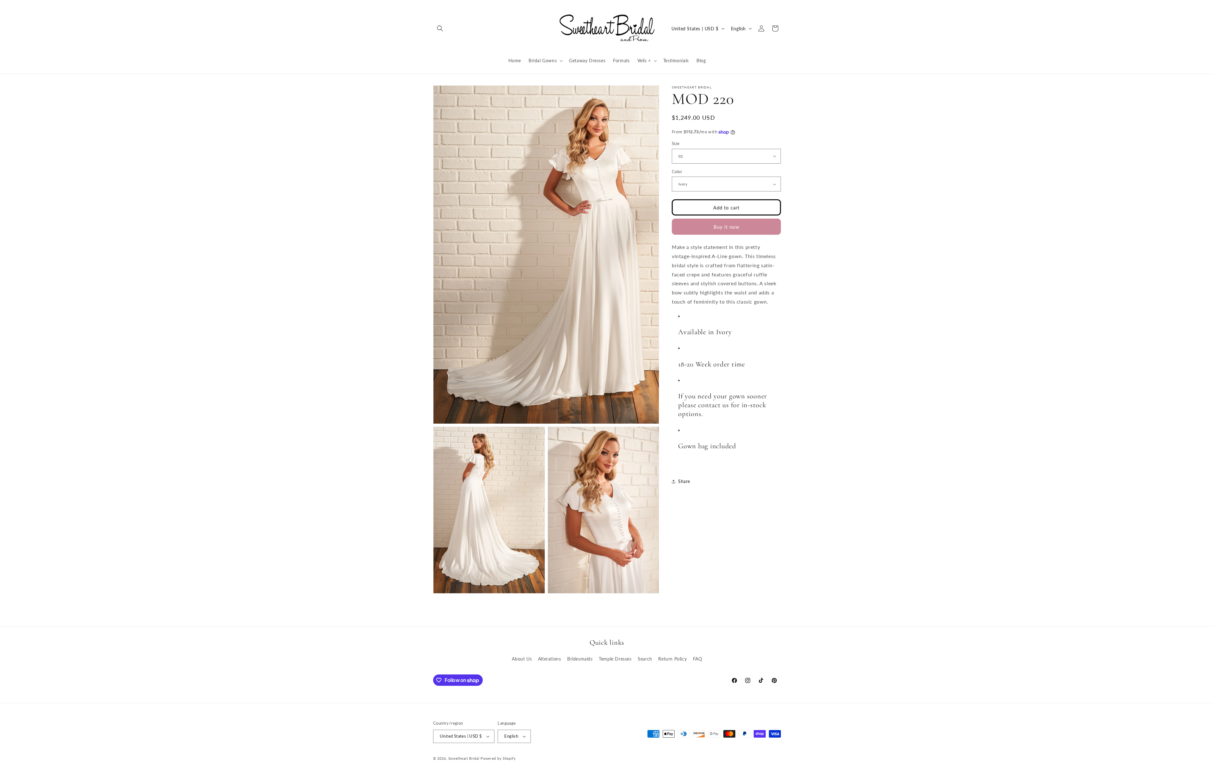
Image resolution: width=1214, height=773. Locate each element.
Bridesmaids (580, 658)
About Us (522, 658)
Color (677, 171)
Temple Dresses (615, 658)
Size (676, 143)
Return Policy (672, 658)
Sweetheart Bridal (464, 758)
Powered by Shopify (498, 758)
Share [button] (684, 481)
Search (645, 658)
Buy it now (726, 227)
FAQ (697, 658)
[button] (440, 28)
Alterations (549, 658)
